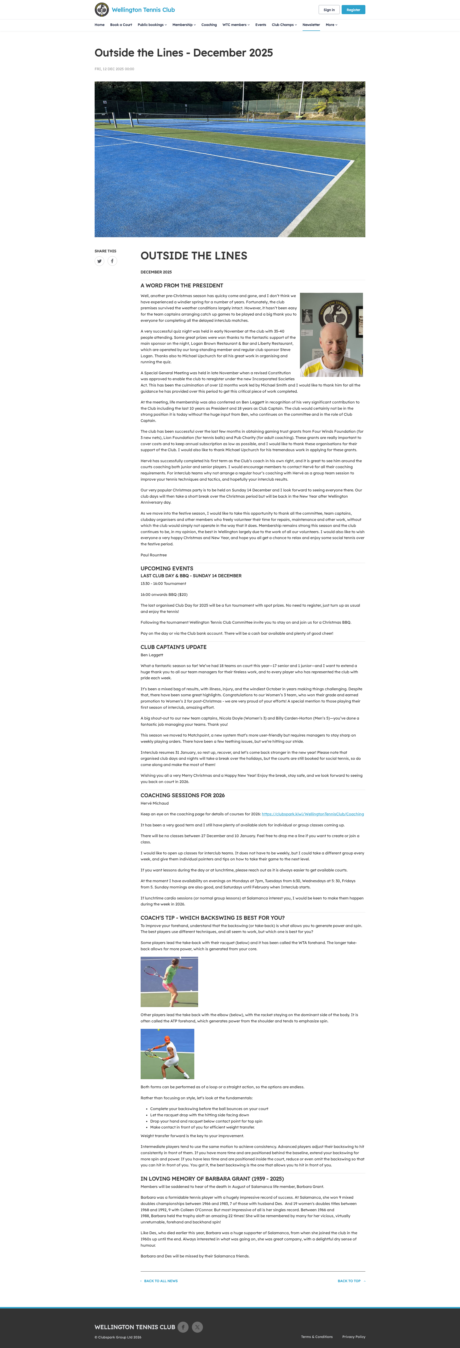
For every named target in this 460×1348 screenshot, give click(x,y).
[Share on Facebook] (113, 261)
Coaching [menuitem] (209, 25)
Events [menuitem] (260, 25)
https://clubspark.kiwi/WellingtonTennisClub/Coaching (313, 814)
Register (353, 10)
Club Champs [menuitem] (283, 25)
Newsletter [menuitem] (311, 25)
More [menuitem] (330, 25)
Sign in (329, 10)
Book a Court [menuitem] (121, 25)
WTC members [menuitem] (235, 25)
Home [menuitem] (99, 25)
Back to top (349, 1281)
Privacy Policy (353, 1337)
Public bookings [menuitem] (151, 25)
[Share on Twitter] (100, 261)
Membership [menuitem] (182, 25)
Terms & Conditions (317, 1337)
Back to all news (161, 1281)
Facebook (183, 1327)
